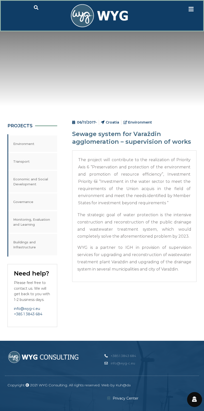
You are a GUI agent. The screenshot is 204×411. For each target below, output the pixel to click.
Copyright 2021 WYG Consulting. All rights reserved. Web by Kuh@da (69, 385)
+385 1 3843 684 (28, 314)
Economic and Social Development (30, 181)
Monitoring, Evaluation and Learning (31, 221)
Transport (21, 161)
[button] (192, 9)
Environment (23, 144)
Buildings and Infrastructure (24, 244)
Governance (23, 202)
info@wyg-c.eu (27, 308)
